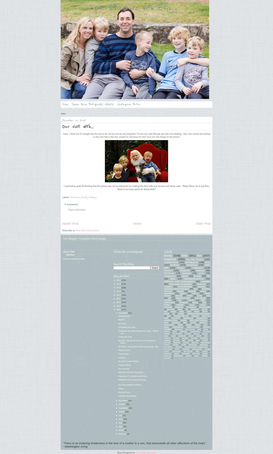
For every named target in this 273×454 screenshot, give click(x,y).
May (121, 423)
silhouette (203, 322)
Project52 (185, 270)
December (123, 313)
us (174, 314)
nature (189, 296)
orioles (167, 305)
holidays (92, 197)
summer (168, 270)
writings (181, 314)
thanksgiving (178, 327)
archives (167, 338)
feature (205, 340)
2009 (118, 306)
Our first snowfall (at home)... (130, 385)
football (186, 342)
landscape (193, 345)
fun (199, 255)
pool (165, 311)
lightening (203, 345)
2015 (118, 284)
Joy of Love (190, 329)
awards (176, 338)
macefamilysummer (194, 278)
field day (167, 342)
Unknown (70, 255)
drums (204, 311)
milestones (192, 265)
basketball (168, 307)
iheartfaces (169, 293)
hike (204, 302)
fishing (166, 314)
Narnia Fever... (124, 392)
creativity (192, 291)
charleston (179, 307)
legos (192, 305)
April (121, 426)
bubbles (194, 338)
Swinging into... (124, 316)
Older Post (203, 223)
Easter (196, 311)
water (196, 356)
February (123, 434)
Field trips (201, 284)
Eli (186, 309)
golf (199, 329)
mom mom (168, 349)
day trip (179, 296)
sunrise (173, 311)
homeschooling (185, 287)
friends (180, 268)
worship (184, 320)
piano (166, 327)
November (123, 401)
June (121, 419)
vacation (206, 281)
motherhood (195, 331)
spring (195, 302)
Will (203, 300)
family (84, 197)
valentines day (193, 327)
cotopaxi (176, 340)
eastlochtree (169, 302)
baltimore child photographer (179, 281)
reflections (198, 268)
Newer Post (70, 223)
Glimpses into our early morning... (132, 380)
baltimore (195, 316)
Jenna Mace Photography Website (93, 104)
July (121, 415)
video (189, 311)
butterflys (204, 338)
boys (207, 262)
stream (188, 356)
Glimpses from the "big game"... (131, 372)
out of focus (177, 334)
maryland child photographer (176, 289)
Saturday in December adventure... (133, 376)
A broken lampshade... (127, 396)
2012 (118, 295)
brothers (175, 265)
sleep (166, 336)
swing (181, 311)
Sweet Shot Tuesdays (198, 320)
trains (180, 309)
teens (180, 325)
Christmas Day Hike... (127, 327)
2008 (118, 310)
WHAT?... (122, 320)
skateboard (178, 356)
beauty (197, 276)
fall (208, 276)
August (122, 412)
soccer (195, 293)
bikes (166, 322)
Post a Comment (77, 209)
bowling (185, 338)
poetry (205, 351)
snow (201, 273)
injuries (166, 331)
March (121, 430)
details (188, 325)
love (174, 331)
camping (167, 340)
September (124, 408)
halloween (176, 322)
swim (173, 336)
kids (184, 255)
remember (185, 353)
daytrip (190, 340)
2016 (118, 280)
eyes (197, 340)
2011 (118, 299)
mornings (185, 349)
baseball (186, 273)
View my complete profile (74, 259)
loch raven (168, 347)
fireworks (177, 342)
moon (177, 349)
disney (197, 325)
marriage (183, 331)
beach (183, 293)
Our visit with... (124, 369)
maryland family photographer (196, 347)
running (188, 334)
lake (195, 289)
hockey (175, 345)
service (204, 334)
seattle (205, 353)
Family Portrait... (125, 365)
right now (196, 353)
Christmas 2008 (125, 337)
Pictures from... (124, 350)
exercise (201, 287)
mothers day (197, 349)
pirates (193, 322)
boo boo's (176, 318)
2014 (118, 288)
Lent (168, 316)
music (185, 276)
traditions (182, 336)
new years (176, 351)
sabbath (179, 305)
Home (65, 104)
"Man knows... (124, 354)
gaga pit (195, 342)
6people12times (183, 298)
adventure (195, 309)
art (169, 298)
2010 (118, 302)
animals (180, 291)
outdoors (170, 259)
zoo (206, 336)
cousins (167, 300)
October (122, 404)
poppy (202, 305)
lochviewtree (191, 307)
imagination (170, 276)
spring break (169, 325)
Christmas (75, 197)
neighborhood (171, 262)
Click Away (178, 329)
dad (183, 340)
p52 (205, 325)
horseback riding (170, 320)
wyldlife (204, 356)
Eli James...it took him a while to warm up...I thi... (138, 347)
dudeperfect (188, 318)
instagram (183, 302)
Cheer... (121, 389)
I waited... (122, 358)
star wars (170, 309)
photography (191, 262)
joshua (204, 309)
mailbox (178, 347)
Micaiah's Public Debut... (128, 361)
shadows (167, 356)
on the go (188, 351)
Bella (172, 278)
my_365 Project (195, 259)
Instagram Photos (128, 104)
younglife (167, 358)
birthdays (168, 287)
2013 (118, 291)
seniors (196, 334)
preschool (167, 353)
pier (197, 351)
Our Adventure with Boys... (134, 8)
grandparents (202, 318)
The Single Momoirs (146, 452)
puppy (176, 353)
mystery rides (204, 307)
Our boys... (122, 324)
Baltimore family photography (199, 314)
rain (208, 296)
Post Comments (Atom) (87, 230)
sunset (191, 300)
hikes (205, 329)
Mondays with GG (181, 316)
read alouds (200, 298)
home (184, 345)
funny (199, 296)
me (179, 300)
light (185, 322)
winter (199, 336)
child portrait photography (180, 284)
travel (191, 336)
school (203, 291)
